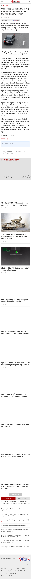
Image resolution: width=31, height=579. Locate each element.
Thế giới (5, 5)
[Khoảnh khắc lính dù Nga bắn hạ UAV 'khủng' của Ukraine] (15, 256)
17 (15, 516)
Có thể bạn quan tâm (10, 160)
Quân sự (3, 207)
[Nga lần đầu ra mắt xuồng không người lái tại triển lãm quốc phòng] (15, 382)
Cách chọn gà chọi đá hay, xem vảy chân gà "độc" (14, 520)
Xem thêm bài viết (15, 494)
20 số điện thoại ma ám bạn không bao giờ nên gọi (14, 525)
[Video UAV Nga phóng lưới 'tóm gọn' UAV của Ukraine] (15, 412)
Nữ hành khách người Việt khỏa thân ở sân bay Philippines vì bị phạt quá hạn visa (15, 486)
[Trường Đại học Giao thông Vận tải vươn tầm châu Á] (10, 167)
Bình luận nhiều (22, 498)
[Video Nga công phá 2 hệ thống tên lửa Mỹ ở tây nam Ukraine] (15, 287)
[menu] (2, 1)
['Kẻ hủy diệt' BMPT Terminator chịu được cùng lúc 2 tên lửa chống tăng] (15, 191)
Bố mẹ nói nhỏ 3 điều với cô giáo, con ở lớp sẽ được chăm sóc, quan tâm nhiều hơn (15, 535)
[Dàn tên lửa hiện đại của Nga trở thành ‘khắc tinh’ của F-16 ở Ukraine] (15, 319)
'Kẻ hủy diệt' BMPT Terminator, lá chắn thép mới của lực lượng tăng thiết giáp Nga (14, 236)
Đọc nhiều (8, 498)
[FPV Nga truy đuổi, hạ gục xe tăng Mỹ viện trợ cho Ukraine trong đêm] (15, 442)
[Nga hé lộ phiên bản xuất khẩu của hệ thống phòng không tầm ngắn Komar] (15, 350)
